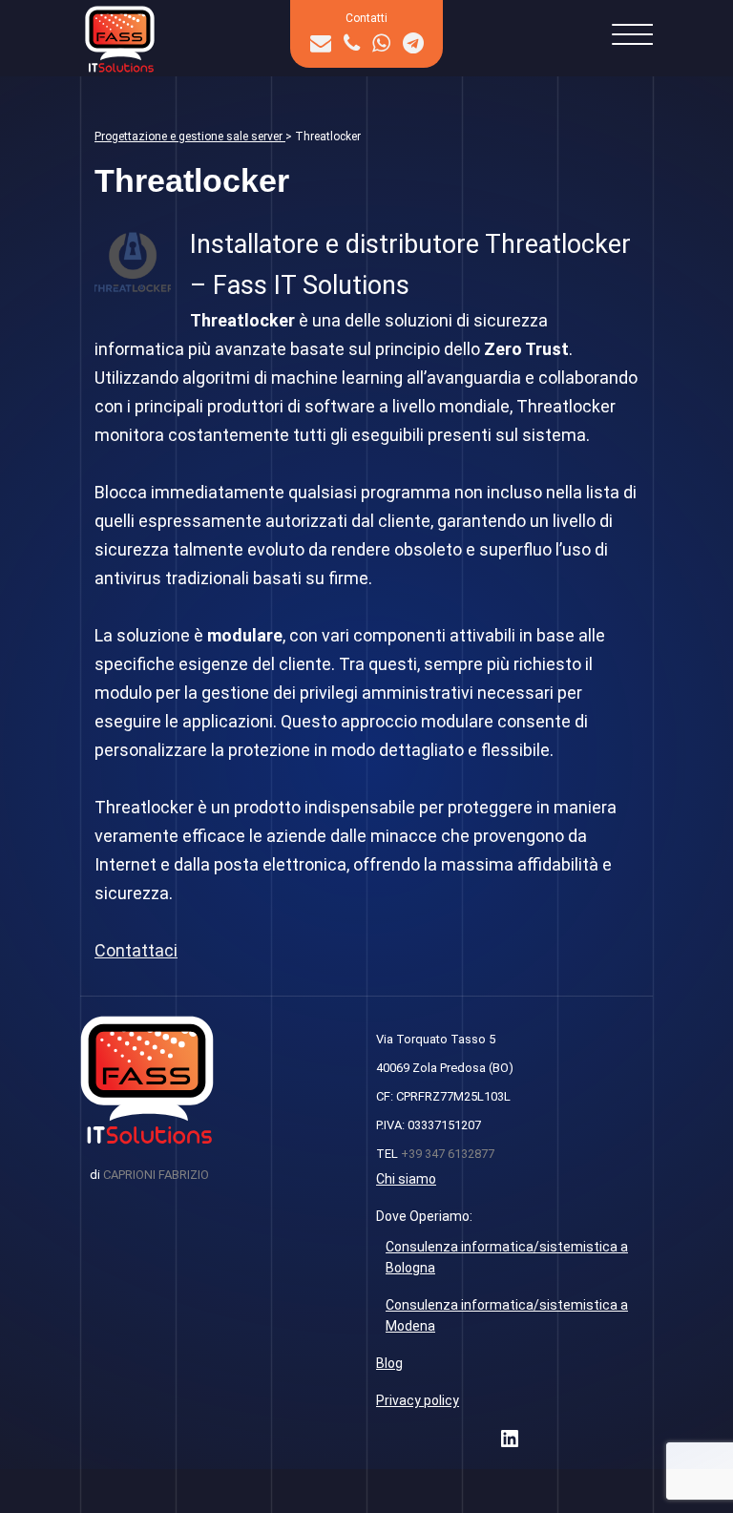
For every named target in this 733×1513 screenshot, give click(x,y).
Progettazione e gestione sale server (189, 136)
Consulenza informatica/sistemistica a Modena (507, 1315)
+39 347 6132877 (447, 1153)
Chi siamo (406, 1179)
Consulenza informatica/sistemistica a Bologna (507, 1257)
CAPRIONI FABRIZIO (156, 1174)
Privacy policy (417, 1400)
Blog (389, 1363)
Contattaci (136, 950)
